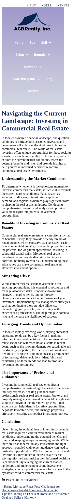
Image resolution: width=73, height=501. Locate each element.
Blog (49, 79)
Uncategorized (28, 479)
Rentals (40, 55)
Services (30, 67)
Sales (19, 55)
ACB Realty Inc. (24, 79)
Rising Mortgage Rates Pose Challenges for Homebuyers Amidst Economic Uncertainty (31, 488)
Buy (32, 43)
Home (19, 43)
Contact (33, 91)
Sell (44, 43)
